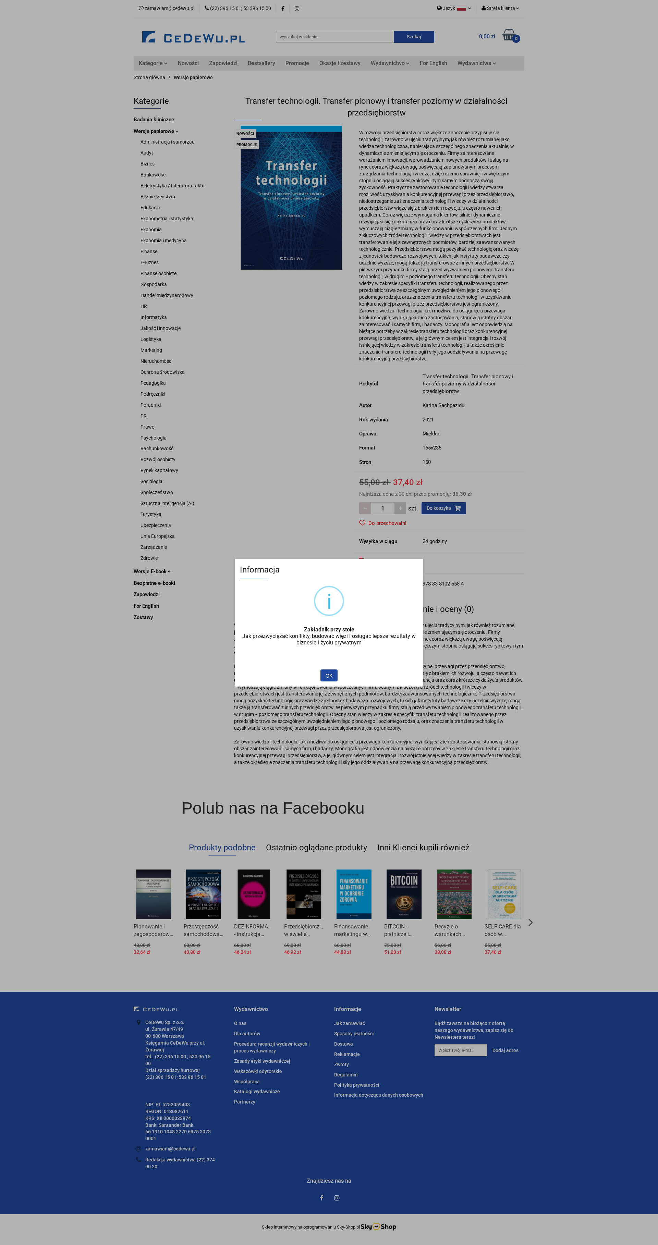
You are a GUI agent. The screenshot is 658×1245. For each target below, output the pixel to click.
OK (329, 675)
